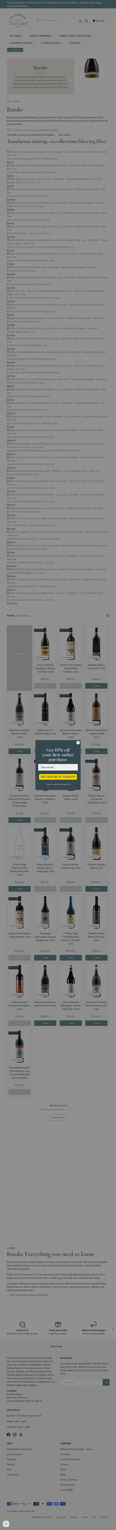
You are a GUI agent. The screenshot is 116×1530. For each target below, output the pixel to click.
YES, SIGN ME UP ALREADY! (58, 777)
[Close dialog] (78, 742)
